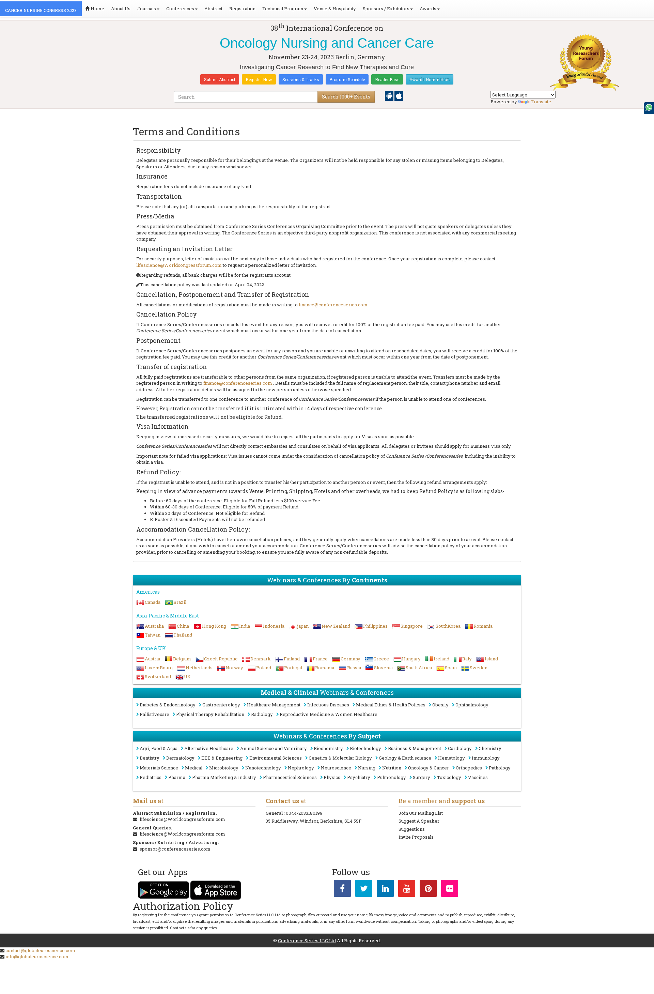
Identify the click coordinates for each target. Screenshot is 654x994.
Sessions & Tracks (300, 79)
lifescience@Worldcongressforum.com (179, 265)
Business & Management (414, 748)
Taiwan (152, 635)
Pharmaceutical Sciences (290, 777)
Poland (263, 667)
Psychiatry (358, 777)
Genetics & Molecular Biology (340, 758)
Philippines (375, 626)
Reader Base (387, 79)
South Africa (419, 667)
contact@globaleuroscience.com (40, 950)
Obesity (440, 705)
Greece (381, 659)
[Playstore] (389, 95)
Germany (350, 659)
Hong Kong (214, 626)
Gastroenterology (221, 705)
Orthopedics (469, 768)
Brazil (179, 602)
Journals (146, 8)
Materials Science (159, 768)
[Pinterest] (428, 890)
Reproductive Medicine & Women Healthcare (328, 714)
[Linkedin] (385, 890)
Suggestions (412, 829)
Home (97, 8)
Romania (483, 626)
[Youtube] (406, 890)
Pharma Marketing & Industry (224, 777)
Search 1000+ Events (346, 96)
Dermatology (180, 758)
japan (303, 626)
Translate (541, 101)
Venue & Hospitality (335, 8)
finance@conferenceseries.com (333, 305)
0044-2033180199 (304, 813)
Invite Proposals (416, 837)
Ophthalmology (471, 705)
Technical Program (282, 8)
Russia (354, 667)
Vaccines (478, 777)
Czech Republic (220, 659)
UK (187, 676)
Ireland (441, 659)
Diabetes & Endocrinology (168, 705)
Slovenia (383, 667)
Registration (242, 8)
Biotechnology (365, 748)
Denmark (260, 659)
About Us (120, 8)
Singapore (412, 626)
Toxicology (449, 777)
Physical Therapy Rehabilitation (210, 714)
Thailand (182, 635)
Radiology (262, 714)
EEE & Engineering (222, 758)
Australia (154, 626)
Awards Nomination (429, 79)
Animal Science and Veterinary (273, 748)
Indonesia (273, 626)
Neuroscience (336, 768)
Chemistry (490, 748)
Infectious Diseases (328, 705)
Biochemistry (328, 748)
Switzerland (158, 676)
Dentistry (149, 758)
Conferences (180, 8)
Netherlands (199, 667)
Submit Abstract (219, 79)
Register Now (259, 79)
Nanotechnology (263, 768)
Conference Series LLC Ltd (307, 940)
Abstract (213, 8)
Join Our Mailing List (421, 813)
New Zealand (336, 626)
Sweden (478, 667)
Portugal (293, 667)
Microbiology (223, 768)
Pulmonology (391, 777)
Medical (193, 768)
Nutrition (391, 768)
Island (491, 659)
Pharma (176, 777)
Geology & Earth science (405, 758)
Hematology (451, 758)
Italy (467, 659)
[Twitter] (363, 890)
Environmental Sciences (275, 758)
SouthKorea (448, 626)
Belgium (182, 659)
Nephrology (301, 768)
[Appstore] (398, 95)
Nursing (366, 768)
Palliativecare (154, 714)
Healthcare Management (273, 705)
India (244, 626)
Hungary (411, 659)
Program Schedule (347, 79)
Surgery (421, 777)
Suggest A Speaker (419, 821)
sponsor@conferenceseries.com (175, 849)
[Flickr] (449, 890)
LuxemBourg (159, 667)
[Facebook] (342, 890)
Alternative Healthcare (208, 748)
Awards (428, 8)
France (320, 659)
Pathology (500, 768)
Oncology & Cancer (428, 768)
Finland (292, 659)
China (183, 626)
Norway (234, 667)
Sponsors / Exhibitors (386, 8)
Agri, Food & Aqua (158, 748)
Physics (332, 777)
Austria (152, 659)
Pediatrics (150, 777)
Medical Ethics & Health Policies (390, 705)
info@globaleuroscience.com (36, 956)
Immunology (486, 758)
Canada (152, 602)
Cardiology (460, 748)
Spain (451, 667)
